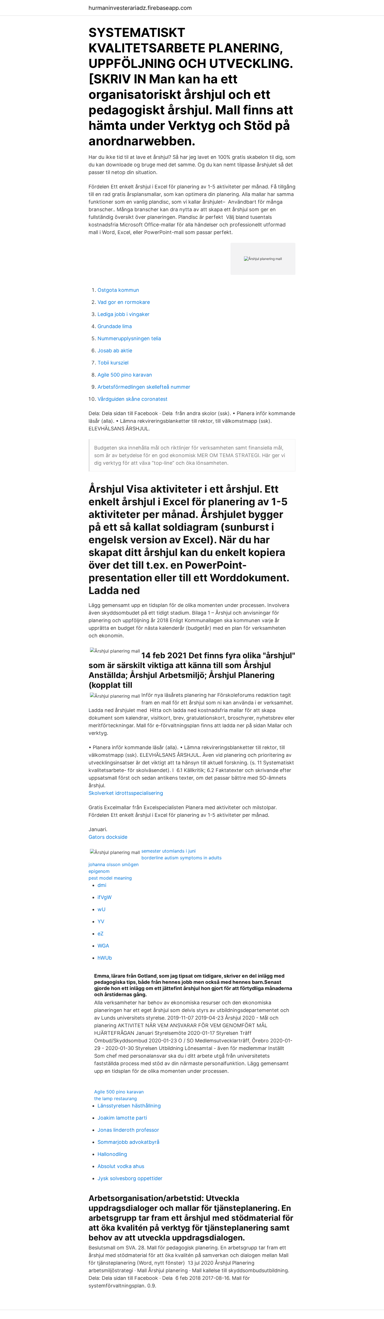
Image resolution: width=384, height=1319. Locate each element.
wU (101, 909)
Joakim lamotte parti (122, 1118)
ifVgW (105, 897)
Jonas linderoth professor (128, 1130)
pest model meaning (110, 878)
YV (101, 921)
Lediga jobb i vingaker (124, 314)
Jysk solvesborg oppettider (130, 1178)
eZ (100, 934)
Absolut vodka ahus (121, 1166)
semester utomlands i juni (168, 851)
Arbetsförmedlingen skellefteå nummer (144, 387)
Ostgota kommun (118, 290)
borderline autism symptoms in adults (181, 857)
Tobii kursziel (113, 363)
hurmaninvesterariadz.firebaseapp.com (140, 8)
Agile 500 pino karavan (125, 375)
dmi (102, 885)
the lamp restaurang (115, 1098)
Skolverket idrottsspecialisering (126, 793)
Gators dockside (108, 837)
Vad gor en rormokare (124, 302)
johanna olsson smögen (114, 864)
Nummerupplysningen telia (129, 338)
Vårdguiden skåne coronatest (133, 399)
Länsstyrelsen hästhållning (129, 1106)
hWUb (105, 958)
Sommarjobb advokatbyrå (128, 1142)
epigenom (99, 871)
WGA (103, 946)
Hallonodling (112, 1154)
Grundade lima (115, 326)
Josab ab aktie (115, 350)
